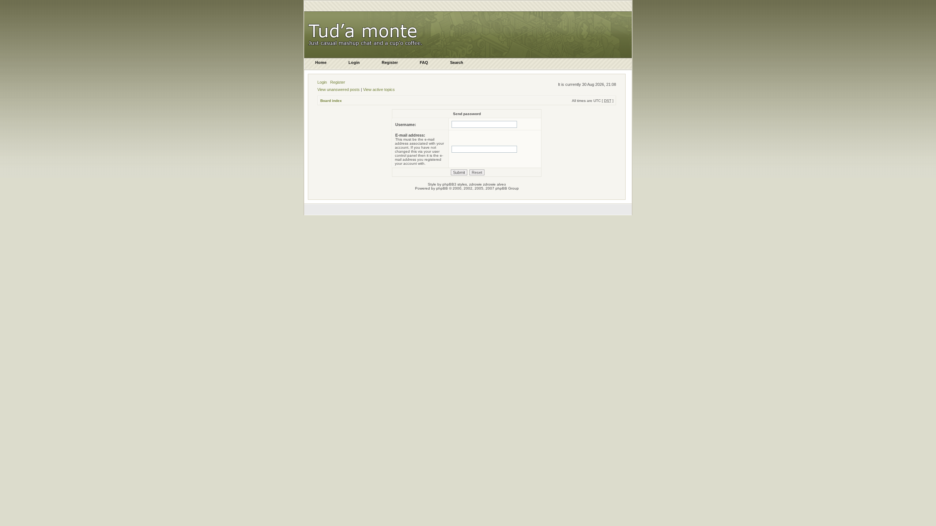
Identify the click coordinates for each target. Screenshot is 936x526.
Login (322, 82)
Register (337, 82)
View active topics (379, 89)
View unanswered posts (338, 89)
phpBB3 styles (454, 184)
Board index (331, 101)
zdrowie (489, 184)
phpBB (442, 188)
